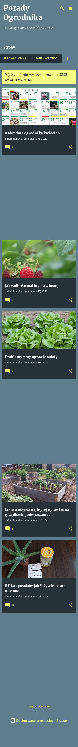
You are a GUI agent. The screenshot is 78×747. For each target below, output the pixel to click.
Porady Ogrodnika (23, 12)
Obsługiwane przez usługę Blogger (41, 720)
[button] (70, 147)
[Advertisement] (39, 197)
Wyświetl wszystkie (18, 80)
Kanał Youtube (46, 58)
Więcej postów (39, 706)
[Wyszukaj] (62, 8)
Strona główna (14, 58)
